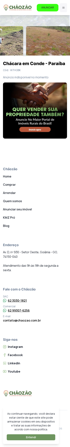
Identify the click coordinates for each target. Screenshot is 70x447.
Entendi (31, 437)
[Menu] (63, 7)
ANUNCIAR (47, 7)
